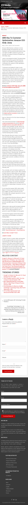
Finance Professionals (11, 460)
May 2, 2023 (5, 45)
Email (4, 351)
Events (7, 493)
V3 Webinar (8, 475)
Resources (8, 490)
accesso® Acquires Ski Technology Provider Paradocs (15, 300)
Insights (7, 486)
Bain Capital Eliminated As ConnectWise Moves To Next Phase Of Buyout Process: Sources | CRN (14, 283)
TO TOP (8, 269)
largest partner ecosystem (10, 113)
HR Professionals (10, 464)
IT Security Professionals (11, 467)
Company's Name (5, 404)
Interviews (8, 484)
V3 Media (6, 5)
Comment (5, 326)
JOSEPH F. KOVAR (6, 236)
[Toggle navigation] (3, 23)
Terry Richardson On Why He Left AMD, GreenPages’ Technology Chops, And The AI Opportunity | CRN (14, 287)
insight (4, 35)
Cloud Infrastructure (11, 230)
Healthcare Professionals (11, 462)
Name (4, 344)
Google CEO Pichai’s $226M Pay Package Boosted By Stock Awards (13, 267)
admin (10, 45)
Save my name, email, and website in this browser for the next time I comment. (12, 366)
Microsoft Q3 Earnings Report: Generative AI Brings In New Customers (14, 263)
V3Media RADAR (9, 488)
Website (4, 357)
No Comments (16, 45)
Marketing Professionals (11, 458)
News (7, 482)
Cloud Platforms (21, 230)
